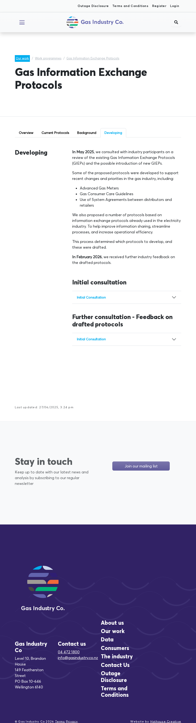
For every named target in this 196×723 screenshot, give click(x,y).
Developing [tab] (113, 133)
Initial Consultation (91, 297)
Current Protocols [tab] (55, 133)
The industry (117, 656)
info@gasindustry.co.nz (78, 657)
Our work (22, 58)
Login (174, 6)
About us (112, 622)
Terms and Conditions (130, 6)
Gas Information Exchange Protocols (92, 58)
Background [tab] (86, 133)
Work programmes (48, 58)
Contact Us (115, 665)
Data (107, 639)
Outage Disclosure (93, 6)
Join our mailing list (141, 466)
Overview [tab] (26, 133)
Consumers (115, 648)
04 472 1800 (69, 652)
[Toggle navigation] (22, 22)
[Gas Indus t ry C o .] (43, 587)
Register (159, 6)
